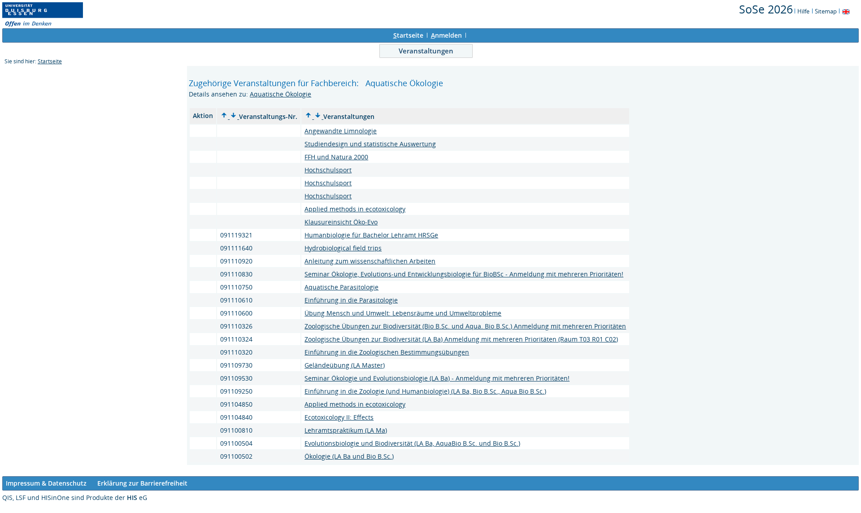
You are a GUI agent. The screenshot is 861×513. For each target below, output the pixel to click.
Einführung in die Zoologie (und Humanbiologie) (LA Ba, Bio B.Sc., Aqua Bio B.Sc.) (425, 391)
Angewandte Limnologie (340, 131)
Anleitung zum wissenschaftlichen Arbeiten (369, 261)
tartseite (408, 35)
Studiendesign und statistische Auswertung (370, 144)
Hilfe (803, 11)
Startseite (50, 61)
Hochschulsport (328, 170)
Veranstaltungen (426, 50)
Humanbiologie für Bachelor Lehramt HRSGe (371, 235)
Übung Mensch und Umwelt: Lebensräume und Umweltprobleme (402, 313)
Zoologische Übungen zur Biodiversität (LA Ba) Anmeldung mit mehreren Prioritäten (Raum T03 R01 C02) (461, 339)
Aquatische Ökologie (280, 94)
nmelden (446, 35)
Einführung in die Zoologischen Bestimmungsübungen (386, 352)
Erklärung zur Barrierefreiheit (142, 483)
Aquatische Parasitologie (341, 287)
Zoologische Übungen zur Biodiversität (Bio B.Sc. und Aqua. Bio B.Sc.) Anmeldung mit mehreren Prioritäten (465, 326)
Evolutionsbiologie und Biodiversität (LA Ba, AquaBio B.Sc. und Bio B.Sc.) (412, 443)
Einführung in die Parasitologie (351, 300)
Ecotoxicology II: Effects (339, 417)
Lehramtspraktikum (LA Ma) (345, 430)
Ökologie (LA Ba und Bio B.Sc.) (349, 456)
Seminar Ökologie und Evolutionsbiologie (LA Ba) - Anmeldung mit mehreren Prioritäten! (437, 378)
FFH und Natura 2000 (336, 157)
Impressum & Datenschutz (46, 483)
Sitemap (826, 11)
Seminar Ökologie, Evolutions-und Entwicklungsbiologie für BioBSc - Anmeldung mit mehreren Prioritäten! (463, 274)
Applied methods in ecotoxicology (354, 209)
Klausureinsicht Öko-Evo (341, 222)
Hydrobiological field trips (343, 248)
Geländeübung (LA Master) (344, 365)
